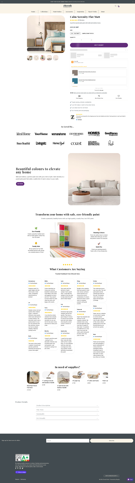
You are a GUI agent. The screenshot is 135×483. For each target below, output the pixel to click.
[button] (130, 479)
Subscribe (111, 440)
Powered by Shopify (115, 479)
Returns (17, 479)
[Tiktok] (22, 468)
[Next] (133, 2)
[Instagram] (20, 468)
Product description (43, 405)
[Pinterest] (17, 468)
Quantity (72, 37)
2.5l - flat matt (75, 33)
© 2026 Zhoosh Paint (104, 479)
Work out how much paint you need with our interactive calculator (90, 93)
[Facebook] (15, 468)
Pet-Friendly (41, 418)
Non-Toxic (40, 410)
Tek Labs (101, 90)
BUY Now (20, 183)
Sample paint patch (88, 33)
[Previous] (2, 2)
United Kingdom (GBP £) (111, 475)
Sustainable (41, 414)
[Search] (115, 6)
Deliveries (23, 479)
